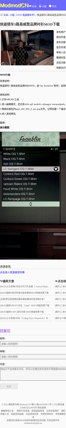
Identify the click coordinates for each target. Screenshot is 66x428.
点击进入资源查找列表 (12, 272)
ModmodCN (14, 5)
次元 (54, 6)
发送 (9, 386)
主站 (34, 6)
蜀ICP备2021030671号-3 (42, 404)
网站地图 (41, 408)
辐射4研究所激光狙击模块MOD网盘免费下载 (28, 293)
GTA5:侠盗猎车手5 (25, 15)
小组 (44, 6)
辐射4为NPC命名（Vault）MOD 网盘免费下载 (28, 305)
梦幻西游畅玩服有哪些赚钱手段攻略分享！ (26, 299)
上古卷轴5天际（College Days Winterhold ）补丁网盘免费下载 (35, 318)
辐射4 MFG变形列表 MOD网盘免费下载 (25, 312)
